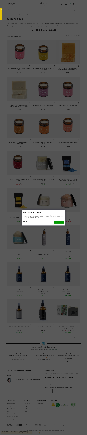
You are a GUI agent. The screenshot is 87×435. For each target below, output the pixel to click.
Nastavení (25, 221)
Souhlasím (58, 222)
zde (38, 217)
